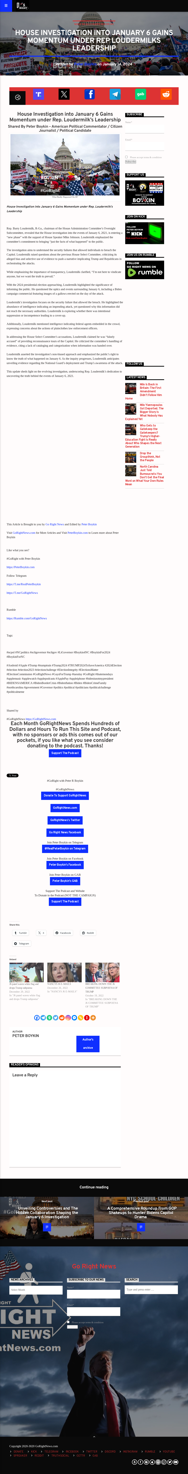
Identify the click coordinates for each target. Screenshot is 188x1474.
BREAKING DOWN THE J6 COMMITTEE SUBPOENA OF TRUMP (101, 988)
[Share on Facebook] (89, 93)
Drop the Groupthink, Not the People (150, 457)
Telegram (51, 1452)
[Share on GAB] (140, 93)
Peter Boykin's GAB (65, 881)
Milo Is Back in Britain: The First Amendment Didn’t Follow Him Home (143, 392)
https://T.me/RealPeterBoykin (24, 584)
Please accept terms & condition (145, 157)
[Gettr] (87, 1018)
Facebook (72, 1452)
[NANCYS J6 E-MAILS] (64, 972)
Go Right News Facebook (65, 832)
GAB (95, 1456)
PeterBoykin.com (78, 532)
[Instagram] (68, 1018)
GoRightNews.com (24, 532)
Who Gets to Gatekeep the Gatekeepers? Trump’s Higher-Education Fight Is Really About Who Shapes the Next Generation (143, 436)
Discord (110, 1452)
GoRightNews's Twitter (65, 820)
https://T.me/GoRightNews (22, 592)
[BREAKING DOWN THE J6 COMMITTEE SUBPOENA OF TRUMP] (102, 972)
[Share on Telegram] (115, 93)
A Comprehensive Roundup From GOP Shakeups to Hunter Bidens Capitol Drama (141, 1213)
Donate (19, 1452)
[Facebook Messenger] (74, 1018)
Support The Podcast (65, 753)
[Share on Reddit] (166, 93)
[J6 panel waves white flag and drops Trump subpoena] (26, 972)
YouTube (169, 1452)
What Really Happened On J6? (94, 24)
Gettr (81, 1456)
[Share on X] (64, 93)
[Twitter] (55, 1018)
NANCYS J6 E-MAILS (59, 984)
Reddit (39, 1456)
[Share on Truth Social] (38, 93)
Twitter (91, 1452)
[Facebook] (37, 1018)
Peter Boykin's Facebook (65, 865)
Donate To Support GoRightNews (65, 796)
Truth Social (60, 1456)
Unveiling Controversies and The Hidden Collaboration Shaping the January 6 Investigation (47, 1213)
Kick (34, 1452)
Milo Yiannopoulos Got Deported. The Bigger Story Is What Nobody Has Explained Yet (144, 412)
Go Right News (55, 524)
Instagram (130, 1452)
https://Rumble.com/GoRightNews (27, 618)
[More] (93, 1018)
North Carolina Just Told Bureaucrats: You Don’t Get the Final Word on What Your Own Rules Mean (144, 475)
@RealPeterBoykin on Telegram (65, 849)
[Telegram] (43, 1018)
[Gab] (49, 1018)
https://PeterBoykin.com (21, 567)
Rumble (150, 1452)
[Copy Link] (80, 1018)
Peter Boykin (85, 64)
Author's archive (87, 1044)
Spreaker (20, 1456)
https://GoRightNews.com (41, 719)
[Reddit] (62, 1018)
